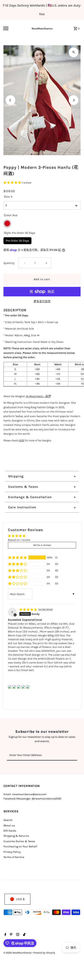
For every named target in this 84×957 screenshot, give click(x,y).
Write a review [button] (42, 545)
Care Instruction (22, 507)
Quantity (8, 263)
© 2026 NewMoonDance (17, 952)
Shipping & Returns (16, 835)
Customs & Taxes (23, 487)
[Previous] (10, 100)
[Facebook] (4, 935)
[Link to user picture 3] (18, 687)
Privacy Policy (12, 851)
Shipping (16, 476)
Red (7, 223)
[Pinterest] (10, 935)
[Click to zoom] (73, 52)
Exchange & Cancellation (30, 497)
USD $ (20, 899)
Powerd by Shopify (44, 952)
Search (7, 820)
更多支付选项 (42, 301)
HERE (21, 440)
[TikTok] (23, 935)
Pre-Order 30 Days (17, 239)
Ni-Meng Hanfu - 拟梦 (38, 396)
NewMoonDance (42, 28)
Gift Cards (9, 830)
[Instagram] (17, 935)
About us (9, 825)
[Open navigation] (10, 28)
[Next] (73, 100)
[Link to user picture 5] (28, 687)
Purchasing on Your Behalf (20, 846)
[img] (28, 609)
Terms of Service (13, 857)
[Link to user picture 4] (23, 687)
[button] (12, 182)
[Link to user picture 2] (14, 687)
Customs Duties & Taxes (19, 841)
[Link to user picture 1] (9, 687)
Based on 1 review (19, 539)
